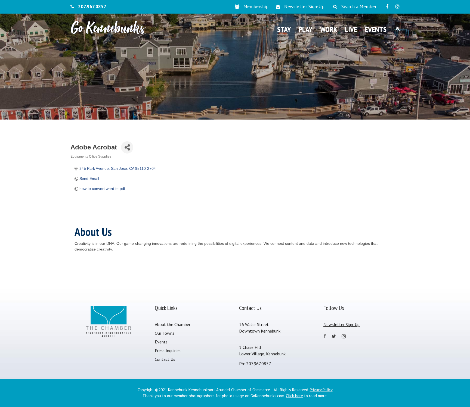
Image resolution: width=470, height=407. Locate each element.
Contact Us (165, 359)
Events (161, 342)
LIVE (351, 29)
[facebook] (387, 7)
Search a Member (358, 7)
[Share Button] (127, 147)
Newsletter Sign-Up (304, 7)
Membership (255, 7)
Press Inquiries (168, 350)
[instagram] (397, 7)
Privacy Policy (321, 389)
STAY (284, 29)
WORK (328, 29)
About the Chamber (172, 324)
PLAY (306, 29)
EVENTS (375, 29)
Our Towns (164, 333)
